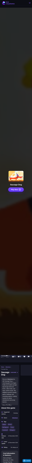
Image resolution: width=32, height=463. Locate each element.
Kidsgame (12, 430)
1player (4, 424)
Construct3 (5, 430)
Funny (12, 427)
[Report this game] (28, 356)
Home (2, 367)
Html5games (5, 427)
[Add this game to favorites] (24, 356)
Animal (10, 424)
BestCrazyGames (9, 3)
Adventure (8, 367)
